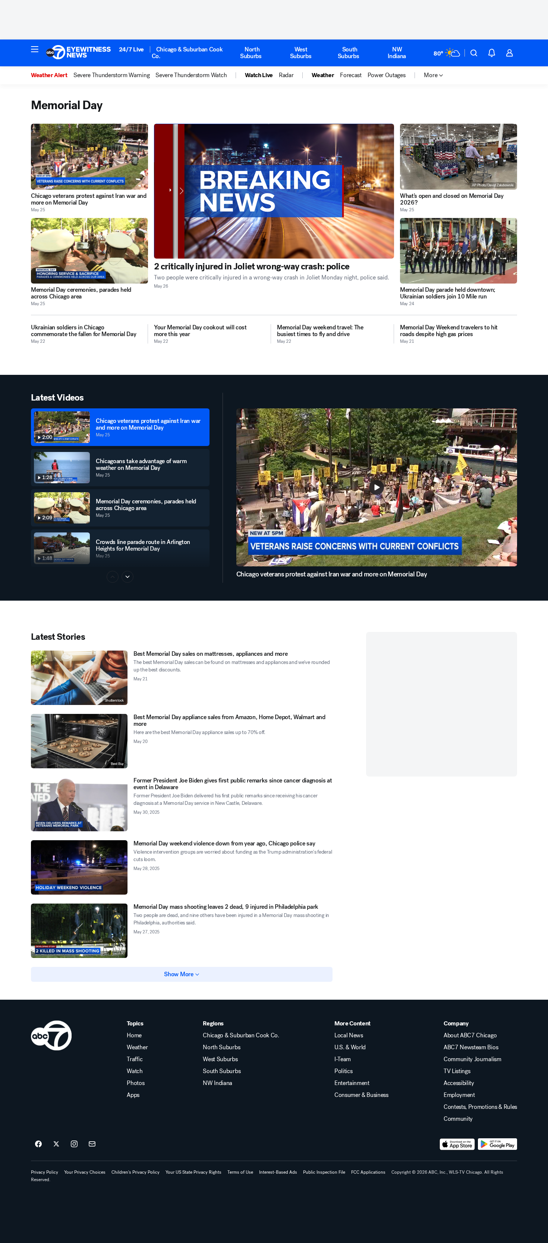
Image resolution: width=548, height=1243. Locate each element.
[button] (34, 49)
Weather (137, 1047)
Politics (343, 1071)
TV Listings (457, 1071)
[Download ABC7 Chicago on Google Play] (497, 1144)
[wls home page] (51, 1035)
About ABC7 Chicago (470, 1035)
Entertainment (351, 1083)
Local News (348, 1035)
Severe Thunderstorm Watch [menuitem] (191, 75)
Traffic (134, 1059)
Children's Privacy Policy (135, 1172)
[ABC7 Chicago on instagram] (74, 1144)
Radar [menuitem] (286, 75)
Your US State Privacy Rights (193, 1172)
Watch (134, 1071)
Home (134, 1035)
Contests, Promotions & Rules (480, 1107)
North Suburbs (251, 52)
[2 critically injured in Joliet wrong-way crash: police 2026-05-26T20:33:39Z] (274, 191)
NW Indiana (397, 52)
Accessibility (459, 1083)
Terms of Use (240, 1172)
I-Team (342, 1059)
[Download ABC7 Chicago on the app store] (457, 1144)
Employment (459, 1095)
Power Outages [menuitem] (387, 75)
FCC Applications (368, 1172)
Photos (135, 1083)
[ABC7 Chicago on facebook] (38, 1144)
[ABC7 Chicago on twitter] (56, 1144)
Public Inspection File (324, 1172)
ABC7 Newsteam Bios (471, 1047)
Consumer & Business (361, 1095)
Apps (133, 1095)
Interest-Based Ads (278, 1172)
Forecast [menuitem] (350, 75)
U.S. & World (350, 1047)
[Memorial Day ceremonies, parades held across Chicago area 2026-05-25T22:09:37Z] (89, 251)
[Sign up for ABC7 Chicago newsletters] (92, 1144)
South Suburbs (348, 52)
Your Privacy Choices (84, 1172)
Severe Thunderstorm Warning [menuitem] (111, 75)
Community (458, 1119)
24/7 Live (131, 49)
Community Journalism (472, 1059)
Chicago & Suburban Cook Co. (187, 52)
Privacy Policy (44, 1172)
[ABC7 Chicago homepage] (78, 53)
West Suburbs (301, 52)
